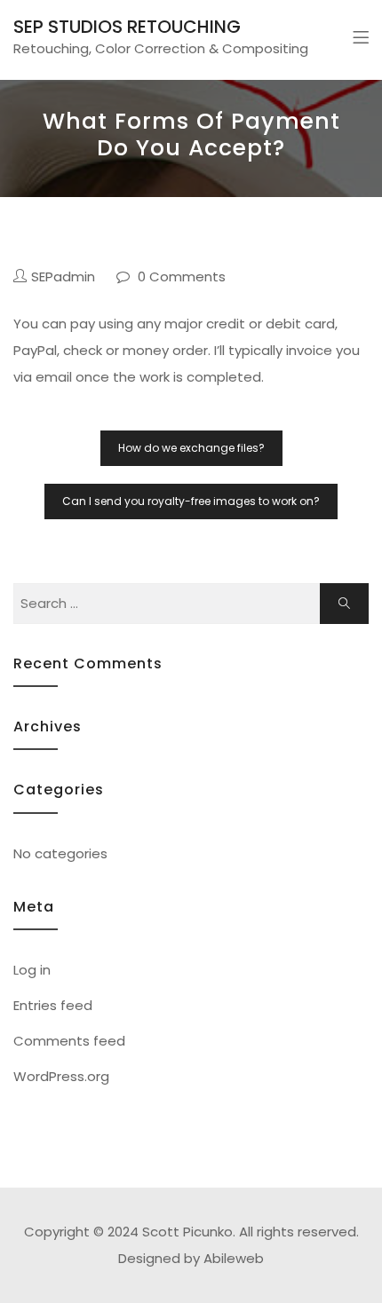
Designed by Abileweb (191, 1258)
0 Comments (182, 276)
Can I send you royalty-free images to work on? (191, 501)
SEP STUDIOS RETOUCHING (127, 26)
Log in (32, 969)
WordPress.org (61, 1076)
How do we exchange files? (191, 447)
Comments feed (69, 1040)
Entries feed (52, 1005)
